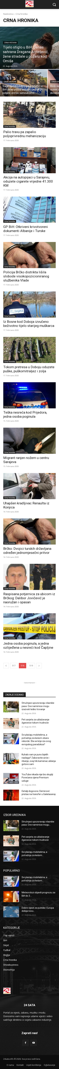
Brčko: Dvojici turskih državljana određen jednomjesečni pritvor (27, 551)
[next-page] (39, 665)
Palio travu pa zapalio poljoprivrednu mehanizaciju (24, 134)
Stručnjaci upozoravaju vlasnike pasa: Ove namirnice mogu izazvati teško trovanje (38, 706)
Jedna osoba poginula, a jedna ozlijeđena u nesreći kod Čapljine (28, 646)
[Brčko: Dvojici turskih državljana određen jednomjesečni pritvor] (29, 531)
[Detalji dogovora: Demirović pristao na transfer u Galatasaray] (11, 795)
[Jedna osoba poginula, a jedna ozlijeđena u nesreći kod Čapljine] (29, 626)
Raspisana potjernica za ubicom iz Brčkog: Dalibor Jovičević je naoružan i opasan (29, 598)
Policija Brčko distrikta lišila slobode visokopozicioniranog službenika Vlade (26, 276)
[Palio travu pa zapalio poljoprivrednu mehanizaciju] (29, 115)
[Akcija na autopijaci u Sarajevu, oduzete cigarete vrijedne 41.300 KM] (29, 160)
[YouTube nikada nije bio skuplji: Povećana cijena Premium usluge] (11, 778)
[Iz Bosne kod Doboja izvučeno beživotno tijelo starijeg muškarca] (29, 304)
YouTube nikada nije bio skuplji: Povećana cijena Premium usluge (37, 777)
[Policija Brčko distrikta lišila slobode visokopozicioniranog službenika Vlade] (29, 255)
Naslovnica (8, 14)
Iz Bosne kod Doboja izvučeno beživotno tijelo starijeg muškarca (28, 324)
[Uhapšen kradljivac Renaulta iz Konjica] (29, 486)
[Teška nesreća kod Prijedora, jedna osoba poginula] (29, 395)
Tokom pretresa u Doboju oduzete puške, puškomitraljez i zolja (28, 369)
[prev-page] (6, 665)
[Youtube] (33, 1043)
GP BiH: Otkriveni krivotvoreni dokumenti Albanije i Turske (25, 229)
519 (31, 665)
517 (14, 665)
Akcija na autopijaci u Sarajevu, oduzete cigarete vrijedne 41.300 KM (28, 181)
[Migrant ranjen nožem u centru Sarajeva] (29, 441)
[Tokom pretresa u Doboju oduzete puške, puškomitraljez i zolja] (29, 350)
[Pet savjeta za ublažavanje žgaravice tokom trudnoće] (11, 723)
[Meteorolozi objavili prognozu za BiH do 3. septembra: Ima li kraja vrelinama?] (11, 896)
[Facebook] (25, 1043)
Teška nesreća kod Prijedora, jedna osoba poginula (25, 414)
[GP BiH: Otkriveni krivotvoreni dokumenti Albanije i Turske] (29, 210)
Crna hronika (10, 43)
